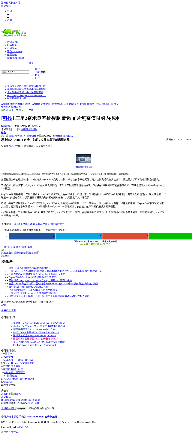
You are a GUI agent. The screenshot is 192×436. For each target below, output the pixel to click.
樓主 (3, 132)
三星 (3, 247)
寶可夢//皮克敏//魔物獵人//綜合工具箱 (28, 286)
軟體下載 (41, 86)
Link (18, 400)
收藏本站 (15, 2)
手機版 (22, 416)
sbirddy (12, 136)
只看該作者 (33, 136)
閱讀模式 (68, 136)
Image (12, 400)
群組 (12, 48)
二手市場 (29, 92)
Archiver (31, 416)
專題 (14, 51)
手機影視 (12, 89)
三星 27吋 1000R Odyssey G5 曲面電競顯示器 (32, 293)
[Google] (125, 236)
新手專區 (38, 92)
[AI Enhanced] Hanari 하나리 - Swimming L (35, 345)
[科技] (7, 118)
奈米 (9, 247)
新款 (30, 247)
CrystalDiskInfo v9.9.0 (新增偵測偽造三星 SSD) (33, 277)
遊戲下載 (21, 86)
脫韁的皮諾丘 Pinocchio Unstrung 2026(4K (34, 335)
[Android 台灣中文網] (14, 36)
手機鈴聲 (41, 89)
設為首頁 (6, 2)
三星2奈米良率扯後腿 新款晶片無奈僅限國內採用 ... (91, 104)
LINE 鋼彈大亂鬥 (14, 369)
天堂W (8, 353)
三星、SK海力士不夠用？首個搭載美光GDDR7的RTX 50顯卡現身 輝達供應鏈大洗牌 (53, 283)
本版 (37, 72)
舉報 (13, 310)
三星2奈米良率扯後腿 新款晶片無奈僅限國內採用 (38, 224)
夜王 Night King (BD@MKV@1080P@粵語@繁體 (39, 342)
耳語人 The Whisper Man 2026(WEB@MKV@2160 (39, 326)
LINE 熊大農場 (13, 366)
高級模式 (6, 397)
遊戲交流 (12, 86)
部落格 (13, 45)
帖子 (37, 75)
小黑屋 (14, 416)
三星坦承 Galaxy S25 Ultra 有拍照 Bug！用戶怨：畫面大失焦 (40, 280)
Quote (24, 400)
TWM (29, 95)
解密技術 (12, 98)
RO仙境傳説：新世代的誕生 (20, 378)
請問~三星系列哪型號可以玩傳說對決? (29, 268)
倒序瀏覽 (57, 136)
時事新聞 (57, 104)
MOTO (42, 95)
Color (6, 400)
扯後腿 (22, 247)
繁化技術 (21, 98)
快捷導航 (6, 5)
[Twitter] (79, 236)
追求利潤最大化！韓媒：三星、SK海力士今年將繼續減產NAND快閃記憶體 (49, 296)
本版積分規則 (8, 408)
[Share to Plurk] (5, 255)
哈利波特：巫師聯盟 (14, 372)
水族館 (10, 92)
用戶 (37, 78)
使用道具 (6, 310)
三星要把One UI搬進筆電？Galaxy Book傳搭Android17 (37, 274)
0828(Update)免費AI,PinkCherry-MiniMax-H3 (36, 332)
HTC (9, 95)
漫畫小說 (31, 89)
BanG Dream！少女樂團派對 (19, 363)
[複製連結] (6, 126)
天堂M (9, 356)
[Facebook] (32, 236)
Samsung (21, 95)
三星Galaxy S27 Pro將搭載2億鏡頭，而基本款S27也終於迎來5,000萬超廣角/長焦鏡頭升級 (55, 271)
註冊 (9, 20)
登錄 (9, 11)
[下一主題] (28, 110)
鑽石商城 (15, 57)
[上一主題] (15, 110)
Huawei (35, 95)
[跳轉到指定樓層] (27, 129)
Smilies (36, 400)
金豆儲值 (12, 54)
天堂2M (8, 382)
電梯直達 (6, 129)
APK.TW (18, 427)
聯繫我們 (6, 416)
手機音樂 (19, 92)
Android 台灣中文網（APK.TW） (96, 244)
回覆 (3, 305)
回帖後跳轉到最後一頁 (42, 408)
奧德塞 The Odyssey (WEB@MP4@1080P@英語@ (39, 323)
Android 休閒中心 (41, 104)
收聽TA (21, 136)
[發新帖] (16, 107)
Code (30, 400)
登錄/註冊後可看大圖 (83, 167)
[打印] (4, 110)
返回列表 (6, 107)
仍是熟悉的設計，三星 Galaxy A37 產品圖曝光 (33, 290)
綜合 (31, 63)
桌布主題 (21, 89)
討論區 (13, 42)
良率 (15, 247)
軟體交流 (31, 86)
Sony (14, 95)
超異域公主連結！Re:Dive (19, 360)
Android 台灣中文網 (11, 104)
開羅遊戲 (12, 375)
